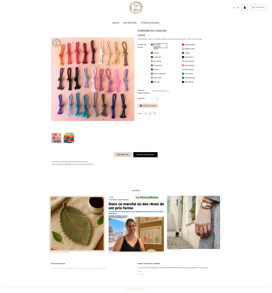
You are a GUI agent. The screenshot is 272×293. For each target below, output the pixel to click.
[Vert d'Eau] (183, 74)
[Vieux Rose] (152, 65)
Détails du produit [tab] (145, 154)
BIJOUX (116, 23)
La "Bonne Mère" (174, 250)
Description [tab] (123, 154)
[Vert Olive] (152, 78)
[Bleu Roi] (152, 82)
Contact (103, 268)
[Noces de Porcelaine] (77, 223)
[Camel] (152, 53)
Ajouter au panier (148, 106)
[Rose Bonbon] (183, 65)
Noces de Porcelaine (59, 252)
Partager (145, 113)
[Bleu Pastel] (183, 69)
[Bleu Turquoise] (152, 74)
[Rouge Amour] (183, 45)
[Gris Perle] (152, 61)
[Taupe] (183, 53)
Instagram (237, 7)
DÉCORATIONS (130, 23)
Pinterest (155, 113)
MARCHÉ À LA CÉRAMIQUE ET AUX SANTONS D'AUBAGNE (131, 252)
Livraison (54, 268)
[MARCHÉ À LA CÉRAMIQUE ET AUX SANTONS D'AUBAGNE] (136, 223)
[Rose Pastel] (183, 61)
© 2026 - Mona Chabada (136, 289)
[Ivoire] (152, 49)
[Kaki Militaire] (183, 78)
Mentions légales (66, 268)
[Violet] (152, 69)
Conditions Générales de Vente (86, 268)
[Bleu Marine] (183, 82)
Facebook (233, 7)
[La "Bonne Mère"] (195, 222)
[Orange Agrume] (152, 45)
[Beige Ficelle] (183, 49)
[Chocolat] (152, 57)
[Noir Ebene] (183, 57)
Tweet (150, 113)
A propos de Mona (150, 23)
